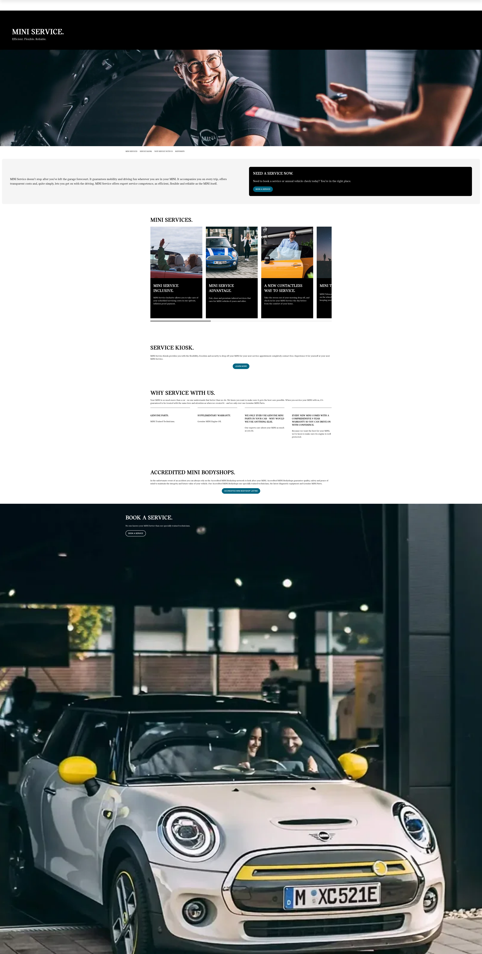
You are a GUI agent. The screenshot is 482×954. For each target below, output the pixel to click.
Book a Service (263, 189)
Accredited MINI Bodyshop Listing (241, 491)
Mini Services (131, 151)
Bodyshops (180, 151)
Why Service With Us (163, 151)
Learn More (241, 366)
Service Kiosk (146, 151)
